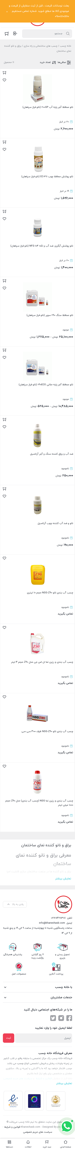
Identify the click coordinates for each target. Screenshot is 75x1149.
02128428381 (58, 918)
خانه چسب (65, 46)
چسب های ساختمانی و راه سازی (40, 46)
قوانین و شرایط (12, 1127)
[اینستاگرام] (61, 1018)
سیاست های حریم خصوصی (37, 1132)
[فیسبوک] (69, 1018)
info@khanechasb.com (52, 923)
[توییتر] (53, 1018)
